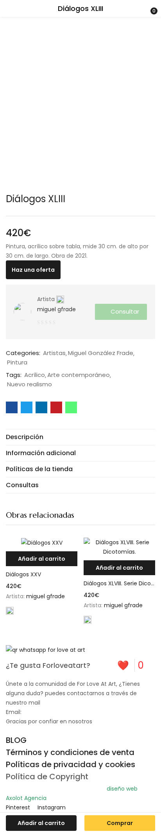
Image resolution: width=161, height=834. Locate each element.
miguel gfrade (56, 309)
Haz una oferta (33, 270)
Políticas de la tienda (39, 469)
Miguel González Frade (100, 353)
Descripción (24, 436)
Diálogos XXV (23, 574)
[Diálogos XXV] (41, 542)
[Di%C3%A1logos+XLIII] (26, 407)
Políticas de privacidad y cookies (70, 764)
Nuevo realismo (29, 384)
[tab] (80, 437)
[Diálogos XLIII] (12, 407)
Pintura (17, 362)
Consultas (22, 485)
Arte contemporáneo (78, 375)
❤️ (130, 665)
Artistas (54, 353)
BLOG (16, 740)
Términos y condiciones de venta (70, 752)
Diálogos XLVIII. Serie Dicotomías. (119, 583)
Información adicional (41, 452)
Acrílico (34, 375)
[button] (41, 558)
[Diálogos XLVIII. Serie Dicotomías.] (119, 547)
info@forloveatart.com (54, 712)
